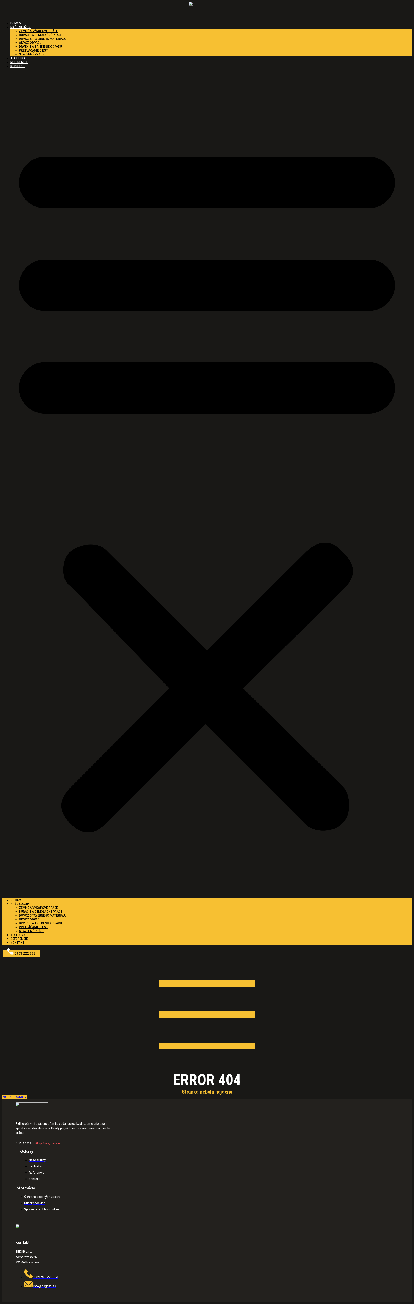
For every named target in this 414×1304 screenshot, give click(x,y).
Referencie (19, 939)
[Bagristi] (207, 10)
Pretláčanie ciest (33, 50)
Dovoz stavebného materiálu (42, 39)
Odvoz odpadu (30, 42)
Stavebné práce (31, 54)
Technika (17, 935)
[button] (207, 483)
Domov (15, 900)
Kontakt (17, 66)
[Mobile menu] (207, 1069)
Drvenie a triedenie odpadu (40, 46)
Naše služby (20, 27)
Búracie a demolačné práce (40, 35)
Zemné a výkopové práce (38, 31)
